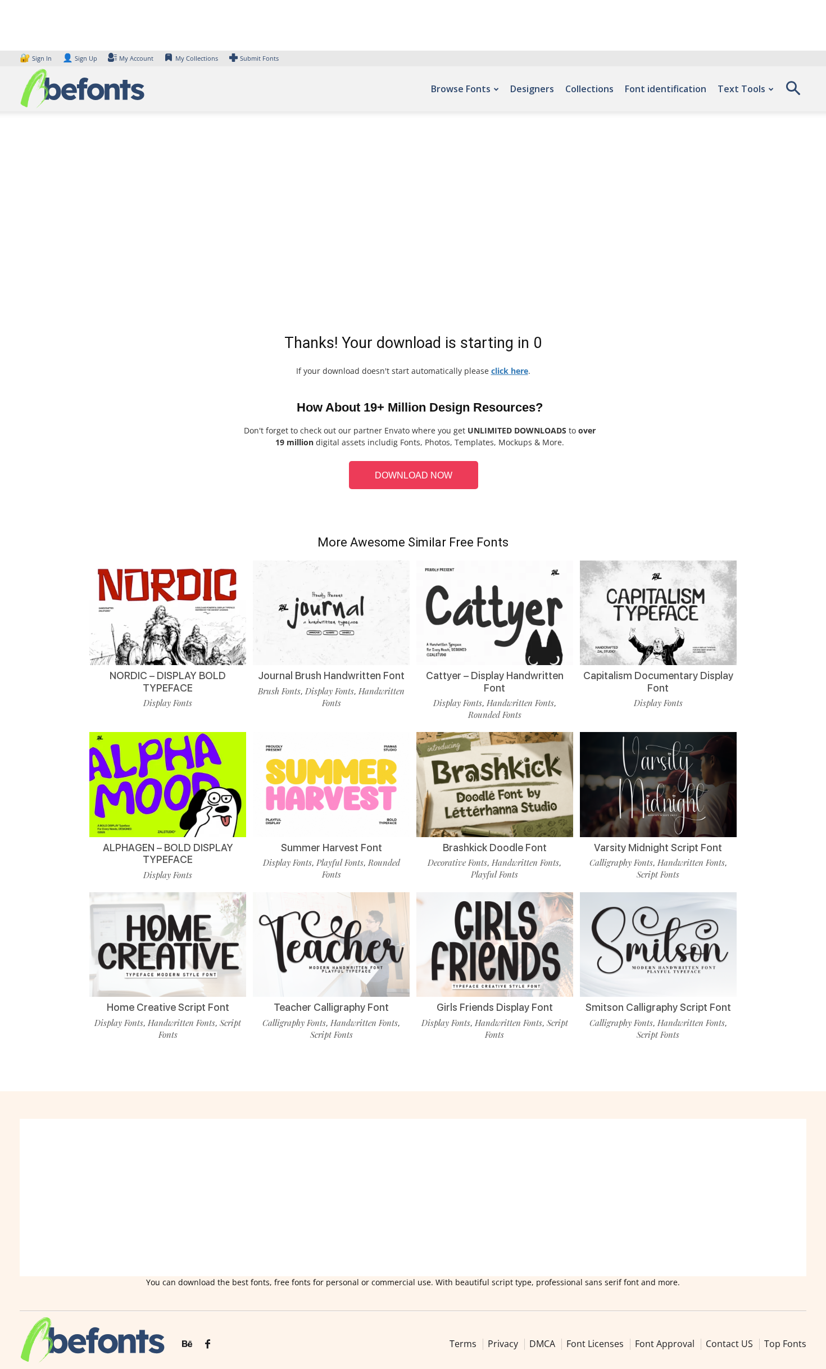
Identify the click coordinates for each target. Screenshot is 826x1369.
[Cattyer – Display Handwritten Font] (494, 613)
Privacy (503, 1344)
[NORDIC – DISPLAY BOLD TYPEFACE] (167, 613)
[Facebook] (207, 1344)
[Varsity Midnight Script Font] (658, 784)
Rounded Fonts (494, 714)
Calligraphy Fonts (621, 862)
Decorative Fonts (457, 862)
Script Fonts (658, 874)
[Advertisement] (413, 225)
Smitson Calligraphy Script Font (658, 1007)
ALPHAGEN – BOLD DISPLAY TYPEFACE (168, 854)
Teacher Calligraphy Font (331, 1007)
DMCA (542, 1344)
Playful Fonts (340, 862)
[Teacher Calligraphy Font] (331, 944)
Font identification (665, 89)
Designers (532, 89)
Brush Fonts (279, 691)
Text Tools (741, 89)
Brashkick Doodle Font (495, 847)
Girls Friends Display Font (495, 1007)
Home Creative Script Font (168, 1007)
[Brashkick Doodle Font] (494, 784)
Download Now (413, 475)
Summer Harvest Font (331, 847)
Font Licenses (595, 1344)
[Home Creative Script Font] (167, 944)
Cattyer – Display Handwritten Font (495, 682)
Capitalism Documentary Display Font (658, 682)
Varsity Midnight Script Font (658, 847)
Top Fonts (785, 1344)
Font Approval (665, 1344)
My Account (136, 58)
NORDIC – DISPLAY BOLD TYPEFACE (168, 682)
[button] (792, 92)
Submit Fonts (259, 58)
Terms (463, 1344)
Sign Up (79, 58)
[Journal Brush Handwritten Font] (331, 613)
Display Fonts (167, 702)
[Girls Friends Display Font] (494, 944)
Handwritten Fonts (520, 702)
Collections (589, 89)
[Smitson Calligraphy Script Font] (658, 944)
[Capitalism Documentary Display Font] (658, 613)
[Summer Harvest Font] (331, 784)
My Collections (196, 58)
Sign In (36, 58)
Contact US (729, 1344)
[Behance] (187, 1344)
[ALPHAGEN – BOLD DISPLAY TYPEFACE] (167, 784)
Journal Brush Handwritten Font (331, 675)
